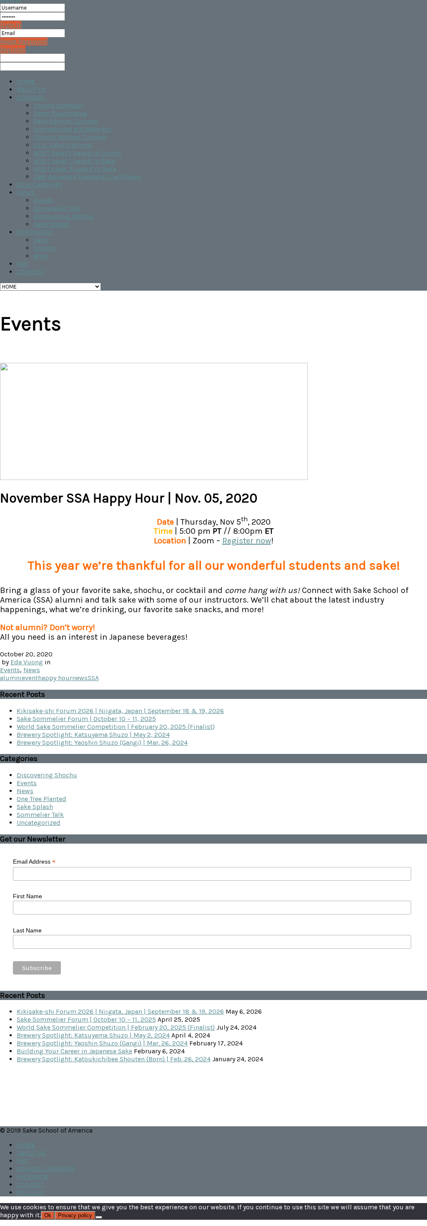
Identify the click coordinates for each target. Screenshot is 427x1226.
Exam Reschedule (60, 113)
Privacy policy (75, 1215)
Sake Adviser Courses (65, 121)
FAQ (22, 264)
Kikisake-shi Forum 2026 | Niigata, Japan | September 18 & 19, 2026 (120, 711)
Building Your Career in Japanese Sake (74, 1051)
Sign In (10, 25)
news (80, 678)
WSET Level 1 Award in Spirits (77, 153)
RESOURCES (35, 232)
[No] (98, 1217)
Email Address (34, 862)
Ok (47, 1215)
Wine (40, 256)
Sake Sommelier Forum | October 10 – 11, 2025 (86, 719)
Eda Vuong (26, 662)
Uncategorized (38, 823)
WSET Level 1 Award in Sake (74, 161)
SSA (93, 678)
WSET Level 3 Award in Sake (74, 169)
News (31, 670)
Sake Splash (51, 224)
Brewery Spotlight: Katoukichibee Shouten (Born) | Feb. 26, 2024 (114, 1059)
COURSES (31, 97)
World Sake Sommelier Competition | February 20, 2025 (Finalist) (116, 727)
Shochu (44, 248)
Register (12, 49)
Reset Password (24, 41)
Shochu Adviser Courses (69, 137)
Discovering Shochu (63, 216)
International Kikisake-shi (72, 129)
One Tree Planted (41, 799)
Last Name (27, 930)
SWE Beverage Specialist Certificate (87, 177)
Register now (246, 540)
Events (43, 200)
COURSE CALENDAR (46, 1169)
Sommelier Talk (56, 208)
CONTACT (30, 272)
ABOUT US (31, 89)
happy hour (55, 678)
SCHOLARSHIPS (40, 184)
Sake (40, 240)
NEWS (26, 192)
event (30, 678)
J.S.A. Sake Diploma (62, 145)
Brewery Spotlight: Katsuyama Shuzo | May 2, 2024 (93, 735)
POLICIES (30, 1192)
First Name (27, 896)
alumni (11, 678)
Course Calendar (58, 105)
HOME (26, 81)
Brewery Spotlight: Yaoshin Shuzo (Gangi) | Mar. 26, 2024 (102, 742)
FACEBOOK (32, 1177)
